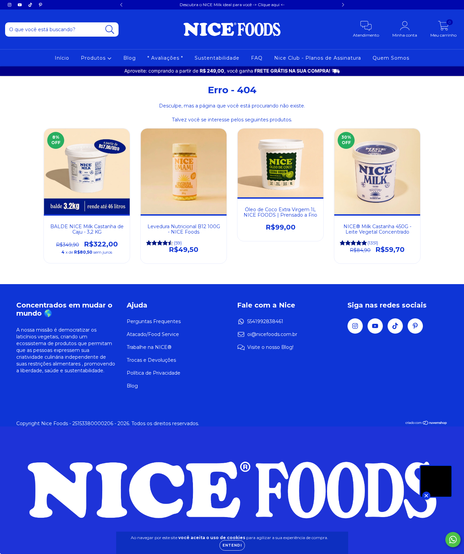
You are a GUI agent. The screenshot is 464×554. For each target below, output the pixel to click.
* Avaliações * (165, 58)
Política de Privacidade (153, 373)
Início (62, 58)
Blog (129, 58)
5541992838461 (265, 321)
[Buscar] (110, 30)
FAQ (257, 58)
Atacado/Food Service (153, 334)
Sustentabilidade (217, 58)
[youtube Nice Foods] (20, 5)
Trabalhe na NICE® (149, 347)
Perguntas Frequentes (154, 321)
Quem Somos (391, 58)
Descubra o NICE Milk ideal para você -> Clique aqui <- (232, 4)
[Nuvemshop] (426, 423)
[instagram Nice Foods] (10, 5)
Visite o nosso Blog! (270, 347)
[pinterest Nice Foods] (40, 5)
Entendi (232, 545)
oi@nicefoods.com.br (272, 334)
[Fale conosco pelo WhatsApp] (453, 539)
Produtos (94, 58)
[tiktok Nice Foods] (31, 5)
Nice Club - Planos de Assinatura (317, 58)
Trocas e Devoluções (151, 360)
